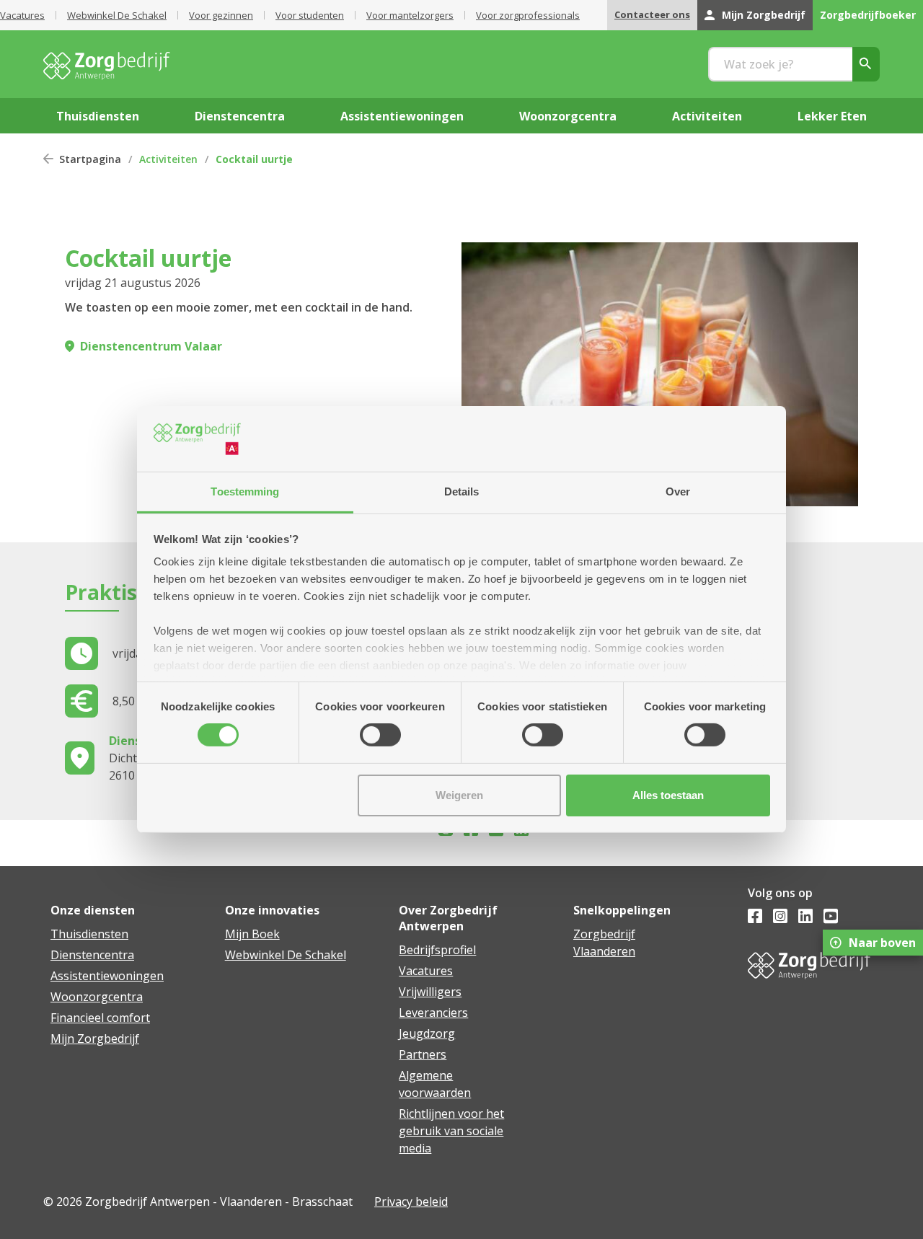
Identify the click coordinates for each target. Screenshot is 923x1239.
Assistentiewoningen (107, 976)
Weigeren (459, 795)
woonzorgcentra (568, 116)
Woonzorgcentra (96, 997)
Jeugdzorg (427, 1033)
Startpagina (90, 159)
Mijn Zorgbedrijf (763, 15)
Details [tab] (462, 491)
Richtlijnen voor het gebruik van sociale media (451, 1131)
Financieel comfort (100, 1018)
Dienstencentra (92, 955)
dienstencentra (240, 116)
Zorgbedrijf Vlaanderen (604, 942)
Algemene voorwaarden (435, 1084)
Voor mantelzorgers (410, 15)
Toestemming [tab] (245, 491)
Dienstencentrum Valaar (151, 346)
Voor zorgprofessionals (528, 15)
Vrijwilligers (430, 992)
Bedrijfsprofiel (437, 950)
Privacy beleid (411, 1201)
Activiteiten (168, 159)
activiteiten (707, 116)
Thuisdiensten (89, 934)
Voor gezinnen (221, 15)
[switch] (380, 734)
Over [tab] (678, 491)
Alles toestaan (668, 795)
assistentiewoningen (402, 116)
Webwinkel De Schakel (117, 15)
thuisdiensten (97, 116)
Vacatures (22, 15)
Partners (422, 1054)
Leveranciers (433, 1012)
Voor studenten (309, 15)
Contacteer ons (652, 14)
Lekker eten (832, 116)
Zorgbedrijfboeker (868, 15)
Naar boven (882, 943)
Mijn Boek (252, 934)
